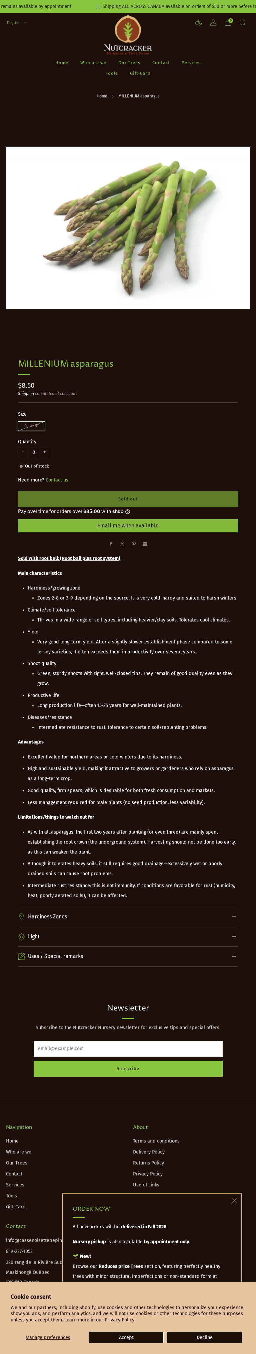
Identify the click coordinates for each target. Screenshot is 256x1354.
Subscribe (128, 1068)
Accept (126, 1337)
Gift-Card (140, 73)
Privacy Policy (119, 1320)
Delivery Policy (149, 1152)
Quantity (27, 442)
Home (61, 62)
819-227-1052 (19, 1251)
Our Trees (129, 62)
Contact (161, 62)
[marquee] (128, 6)
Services (191, 62)
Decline (205, 1337)
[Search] (242, 22)
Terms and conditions (156, 1141)
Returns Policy (148, 1163)
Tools (112, 73)
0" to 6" (31, 425)
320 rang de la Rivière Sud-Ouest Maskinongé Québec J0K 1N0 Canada (41, 1272)
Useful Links (146, 1185)
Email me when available (128, 525)
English (14, 23)
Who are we (93, 62)
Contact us (57, 480)
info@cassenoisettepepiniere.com (43, 1240)
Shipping (26, 393)
